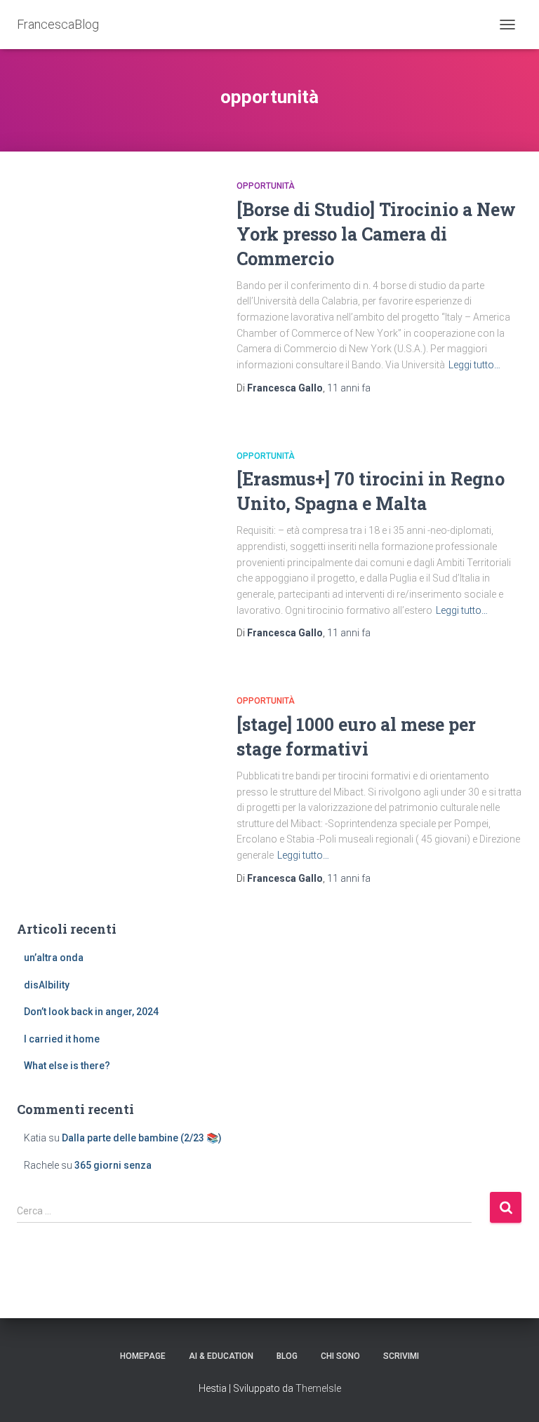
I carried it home (62, 1039)
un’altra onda (54, 957)
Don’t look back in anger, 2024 (91, 1011)
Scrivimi (401, 1356)
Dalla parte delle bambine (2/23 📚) (142, 1137)
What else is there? (67, 1065)
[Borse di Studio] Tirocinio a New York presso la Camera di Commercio (376, 234)
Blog (287, 1356)
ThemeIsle (318, 1388)
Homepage (143, 1356)
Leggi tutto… (474, 364)
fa (349, 388)
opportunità (266, 186)
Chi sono (340, 1356)
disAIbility (46, 985)
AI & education (221, 1356)
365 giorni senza (113, 1165)
